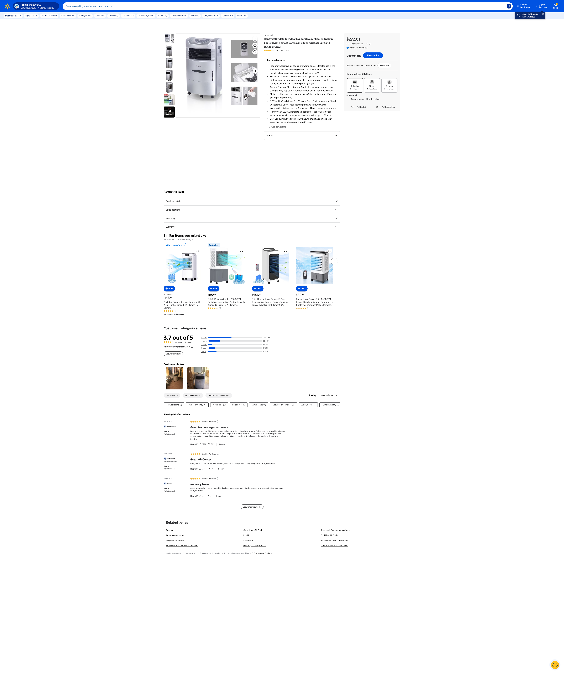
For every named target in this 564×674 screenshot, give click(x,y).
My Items (195, 15)
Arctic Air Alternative (175, 535)
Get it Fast (100, 15)
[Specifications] (336, 209)
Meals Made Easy (179, 15)
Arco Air (169, 530)
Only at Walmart (211, 15)
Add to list (361, 107)
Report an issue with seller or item (365, 99)
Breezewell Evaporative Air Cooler (335, 530)
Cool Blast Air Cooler (330, 535)
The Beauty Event (145, 15)
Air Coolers (248, 540)
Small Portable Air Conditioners (334, 540)
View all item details (277, 127)
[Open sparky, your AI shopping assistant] (554, 664)
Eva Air (246, 535)
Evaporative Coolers (175, 540)
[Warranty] (336, 218)
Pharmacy (113, 15)
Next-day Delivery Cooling (254, 545)
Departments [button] (11, 16)
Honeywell (268, 35)
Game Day (162, 15)
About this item (174, 191)
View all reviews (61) (252, 507)
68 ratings (285, 50)
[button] (523, 6)
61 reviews (188, 342)
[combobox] (288, 6)
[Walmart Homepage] (7, 6)
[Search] (509, 6)
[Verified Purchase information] (218, 421)
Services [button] (29, 16)
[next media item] (255, 71)
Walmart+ (241, 15)
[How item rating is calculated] (192, 347)
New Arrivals (128, 15)
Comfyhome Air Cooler (253, 530)
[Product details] (336, 201)
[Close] (54, 16)
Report (222, 444)
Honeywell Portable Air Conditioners (182, 545)
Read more (195, 439)
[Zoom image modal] (255, 52)
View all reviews (173, 354)
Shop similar (373, 55)
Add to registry (388, 107)
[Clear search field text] (502, 6)
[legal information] (370, 44)
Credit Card (228, 15)
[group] (276, 50)
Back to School (67, 15)
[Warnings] (336, 226)
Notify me (384, 65)
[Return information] (365, 48)
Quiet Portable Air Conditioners (334, 545)
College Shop (85, 15)
